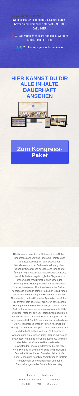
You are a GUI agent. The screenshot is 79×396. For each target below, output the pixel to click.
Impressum (47, 375)
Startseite (30, 375)
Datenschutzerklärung (30, 379)
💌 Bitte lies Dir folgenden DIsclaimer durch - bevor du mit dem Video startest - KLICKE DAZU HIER (39, 24)
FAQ (38, 384)
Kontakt (26, 384)
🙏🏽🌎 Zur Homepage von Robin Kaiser (39, 47)
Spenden (52, 384)
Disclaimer (54, 379)
